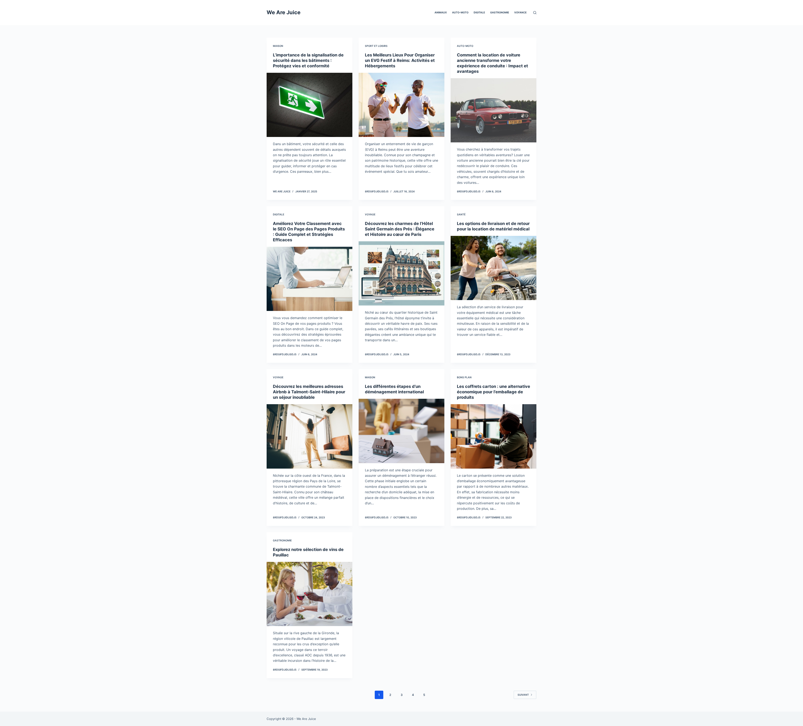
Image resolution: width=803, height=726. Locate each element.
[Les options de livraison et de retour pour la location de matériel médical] (493, 268)
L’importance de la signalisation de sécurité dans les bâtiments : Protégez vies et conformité (308, 60)
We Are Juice (283, 12)
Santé (461, 214)
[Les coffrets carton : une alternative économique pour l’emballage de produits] (493, 436)
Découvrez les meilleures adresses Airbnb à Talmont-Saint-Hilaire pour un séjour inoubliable (309, 392)
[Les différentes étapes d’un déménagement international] (401, 431)
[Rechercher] (534, 12)
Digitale (479, 12)
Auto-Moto (460, 12)
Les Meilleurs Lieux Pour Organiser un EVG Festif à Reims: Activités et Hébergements (400, 60)
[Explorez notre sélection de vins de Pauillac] (309, 594)
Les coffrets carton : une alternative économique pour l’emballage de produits (493, 392)
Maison (278, 45)
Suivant (523, 694)
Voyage (370, 214)
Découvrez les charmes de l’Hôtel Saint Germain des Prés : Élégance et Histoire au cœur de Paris (399, 229)
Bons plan (464, 377)
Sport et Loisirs (376, 45)
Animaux (441, 12)
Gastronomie (499, 12)
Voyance (520, 12)
